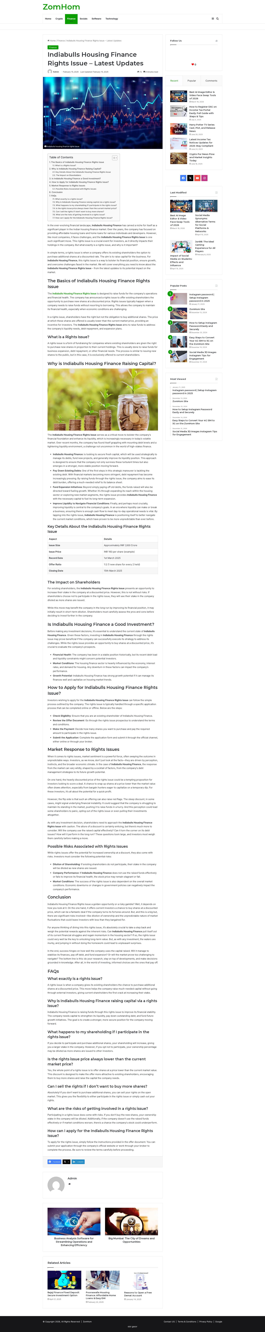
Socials (83, 18)
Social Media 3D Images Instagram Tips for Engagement (202, 355)
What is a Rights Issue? (65, 165)
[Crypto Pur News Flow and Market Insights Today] (178, 158)
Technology (112, 18)
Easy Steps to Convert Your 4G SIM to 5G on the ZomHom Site (201, 340)
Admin (56, 72)
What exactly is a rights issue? (68, 199)
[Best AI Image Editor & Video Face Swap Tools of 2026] (178, 96)
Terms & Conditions (187, 1321)
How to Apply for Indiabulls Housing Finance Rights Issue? (80, 182)
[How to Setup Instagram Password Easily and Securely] (178, 327)
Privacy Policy (205, 1321)
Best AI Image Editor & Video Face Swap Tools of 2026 (202, 95)
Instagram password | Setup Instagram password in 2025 (201, 297)
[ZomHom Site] (178, 313)
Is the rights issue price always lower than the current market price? (86, 208)
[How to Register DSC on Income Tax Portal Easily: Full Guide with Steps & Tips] (178, 111)
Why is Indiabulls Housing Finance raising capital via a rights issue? (85, 202)
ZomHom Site (197, 309)
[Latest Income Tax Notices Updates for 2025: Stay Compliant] (178, 143)
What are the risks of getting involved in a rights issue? (80, 214)
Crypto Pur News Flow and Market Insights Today (202, 157)
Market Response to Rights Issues (68, 185)
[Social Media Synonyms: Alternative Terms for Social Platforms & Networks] (206, 206)
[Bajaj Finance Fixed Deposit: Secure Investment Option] (64, 1280)
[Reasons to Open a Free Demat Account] (141, 1280)
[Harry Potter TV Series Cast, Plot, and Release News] (178, 129)
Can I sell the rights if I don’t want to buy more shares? (80, 211)
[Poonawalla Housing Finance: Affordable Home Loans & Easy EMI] (103, 1280)
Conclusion (57, 192)
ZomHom (87, 1321)
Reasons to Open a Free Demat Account (138, 1294)
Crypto (59, 18)
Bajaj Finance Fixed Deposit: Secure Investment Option (64, 1294)
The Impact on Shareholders (68, 175)
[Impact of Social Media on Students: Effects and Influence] (181, 246)
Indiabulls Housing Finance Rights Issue (74, 293)
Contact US (169, 1321)
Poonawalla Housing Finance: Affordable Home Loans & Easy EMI (101, 1295)
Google (218, 1321)
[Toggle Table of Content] (113, 157)
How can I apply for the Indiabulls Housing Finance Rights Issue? (83, 218)
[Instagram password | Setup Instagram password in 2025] (178, 298)
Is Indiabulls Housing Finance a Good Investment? (76, 178)
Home (48, 18)
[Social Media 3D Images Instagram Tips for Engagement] (178, 356)
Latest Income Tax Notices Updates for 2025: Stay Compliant (201, 142)
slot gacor (132, 1326)
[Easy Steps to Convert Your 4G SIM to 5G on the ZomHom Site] (178, 342)
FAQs (53, 195)
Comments (211, 80)
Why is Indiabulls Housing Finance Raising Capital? (76, 168)
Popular (192, 80)
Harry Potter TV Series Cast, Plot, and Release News (202, 128)
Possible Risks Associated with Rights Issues (76, 189)
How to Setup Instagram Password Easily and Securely (203, 326)
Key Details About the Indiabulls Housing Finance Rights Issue (83, 172)
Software (96, 18)
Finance (71, 18)
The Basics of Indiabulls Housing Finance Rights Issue (77, 162)
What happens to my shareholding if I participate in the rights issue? (86, 205)
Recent (174, 80)
